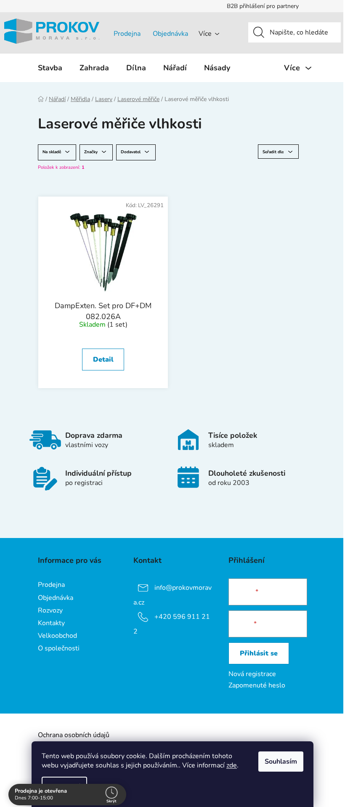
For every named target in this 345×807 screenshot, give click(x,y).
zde (231, 765)
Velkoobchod (57, 635)
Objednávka (170, 33)
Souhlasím (281, 761)
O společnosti (59, 648)
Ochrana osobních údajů (73, 735)
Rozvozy (50, 610)
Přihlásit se (259, 653)
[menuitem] (50, 67)
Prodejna (127, 33)
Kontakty (51, 623)
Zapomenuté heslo (256, 685)
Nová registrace (252, 674)
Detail (103, 359)
